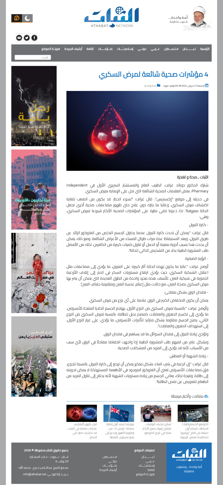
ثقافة (90, 49)
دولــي (142, 49)
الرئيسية (204, 49)
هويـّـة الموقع (51, 49)
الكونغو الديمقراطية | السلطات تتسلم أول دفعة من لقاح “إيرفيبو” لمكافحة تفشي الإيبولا (194, 430)
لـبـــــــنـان (189, 49)
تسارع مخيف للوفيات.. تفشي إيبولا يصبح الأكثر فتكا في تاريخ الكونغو (156, 428)
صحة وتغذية (150, 86)
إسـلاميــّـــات (125, 49)
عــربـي (155, 49)
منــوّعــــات (105, 49)
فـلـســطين (171, 49)
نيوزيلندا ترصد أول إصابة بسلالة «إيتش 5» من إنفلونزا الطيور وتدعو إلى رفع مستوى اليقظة (119, 430)
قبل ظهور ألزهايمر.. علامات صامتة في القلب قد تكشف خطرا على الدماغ (82, 430)
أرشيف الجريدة (73, 49)
